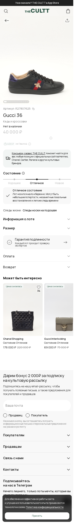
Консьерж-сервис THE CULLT (28, 153)
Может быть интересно (22, 278)
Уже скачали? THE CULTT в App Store (37, 3)
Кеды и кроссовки (15, 121)
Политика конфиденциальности (45, 507)
